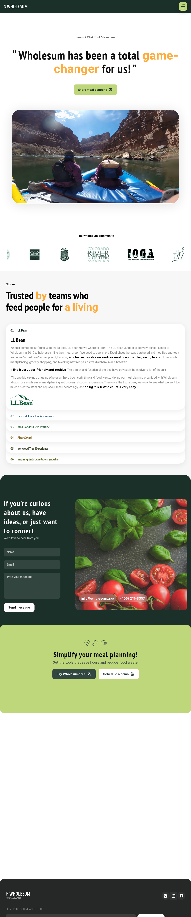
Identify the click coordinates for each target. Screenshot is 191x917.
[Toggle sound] (168, 193)
